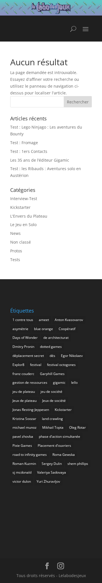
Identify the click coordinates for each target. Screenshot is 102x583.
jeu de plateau (23, 391)
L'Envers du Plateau (28, 216)
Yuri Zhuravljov (48, 481)
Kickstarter (20, 207)
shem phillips (77, 463)
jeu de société (51, 391)
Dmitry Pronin (23, 346)
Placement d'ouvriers (54, 445)
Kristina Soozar (24, 418)
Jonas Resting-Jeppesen (30, 409)
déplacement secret (28, 355)
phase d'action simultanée (59, 436)
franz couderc (23, 373)
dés (52, 355)
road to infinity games (29, 454)
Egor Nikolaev (72, 355)
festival (35, 364)
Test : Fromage (24, 142)
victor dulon (21, 481)
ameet (44, 319)
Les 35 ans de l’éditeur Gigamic (39, 160)
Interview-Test (23, 198)
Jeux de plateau (24, 400)
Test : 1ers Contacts (28, 151)
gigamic (59, 382)
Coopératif (67, 328)
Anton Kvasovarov (69, 319)
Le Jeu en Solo (23, 224)
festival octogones (61, 364)
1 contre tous (22, 319)
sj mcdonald (21, 472)
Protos (16, 250)
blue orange (43, 328)
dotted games (51, 346)
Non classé (20, 242)
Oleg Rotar (77, 427)
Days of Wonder (25, 337)
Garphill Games (52, 373)
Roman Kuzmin (24, 463)
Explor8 (18, 364)
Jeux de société (54, 400)
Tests (15, 259)
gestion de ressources (29, 382)
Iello (74, 382)
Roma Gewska (63, 454)
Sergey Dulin (52, 463)
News (15, 233)
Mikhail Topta (52, 427)
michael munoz (24, 427)
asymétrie (20, 328)
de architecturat (56, 337)
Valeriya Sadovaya (51, 472)
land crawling (52, 418)
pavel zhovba (22, 436)
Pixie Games (22, 445)
